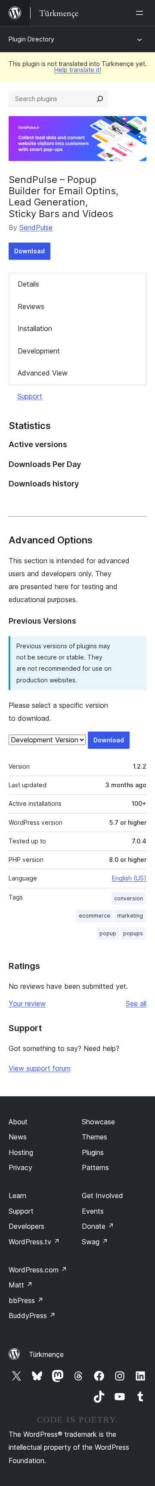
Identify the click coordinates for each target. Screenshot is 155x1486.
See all (136, 1003)
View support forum (40, 1068)
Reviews (31, 306)
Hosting (21, 1152)
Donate (98, 1226)
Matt (21, 1285)
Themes (94, 1137)
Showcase (98, 1121)
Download (29, 251)
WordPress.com (38, 1269)
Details (28, 284)
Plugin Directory (31, 39)
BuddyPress (32, 1315)
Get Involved (102, 1195)
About (18, 1121)
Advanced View (43, 373)
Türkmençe (46, 1354)
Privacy (20, 1167)
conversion (128, 898)
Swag (95, 1241)
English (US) (129, 878)
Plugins (93, 1152)
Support (29, 396)
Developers (26, 1226)
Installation (35, 328)
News (18, 1137)
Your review (27, 1003)
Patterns (95, 1167)
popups (133, 933)
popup (107, 933)
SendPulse (36, 227)
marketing (130, 915)
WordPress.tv (34, 1241)
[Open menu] (141, 13)
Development (39, 351)
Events (93, 1211)
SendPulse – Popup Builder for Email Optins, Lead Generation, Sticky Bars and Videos (63, 196)
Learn (17, 1195)
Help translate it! (77, 69)
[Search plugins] (99, 98)
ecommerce (94, 915)
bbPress (26, 1300)
